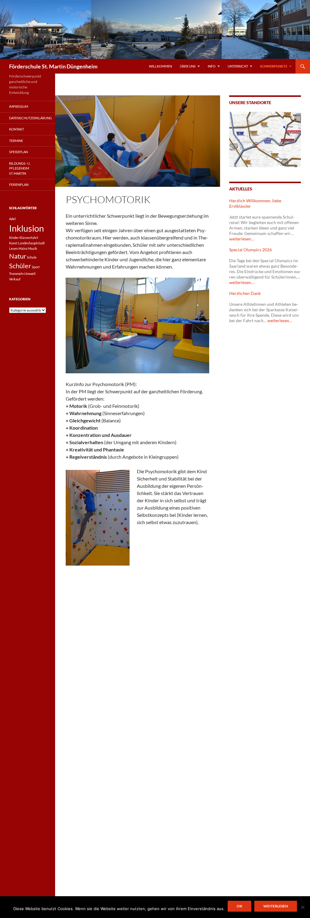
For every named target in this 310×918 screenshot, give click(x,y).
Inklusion (26, 228)
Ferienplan (18, 185)
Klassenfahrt (28, 237)
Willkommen (160, 66)
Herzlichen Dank (245, 293)
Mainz (23, 248)
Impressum (18, 106)
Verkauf (15, 279)
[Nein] (302, 907)
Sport (36, 267)
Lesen (13, 248)
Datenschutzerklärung (30, 118)
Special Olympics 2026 (250, 249)
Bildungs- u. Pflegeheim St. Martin (19, 168)
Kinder (14, 237)
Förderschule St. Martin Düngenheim (53, 66)
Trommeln (16, 274)
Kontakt (16, 129)
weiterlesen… (241, 238)
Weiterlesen (275, 906)
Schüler (20, 266)
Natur (17, 256)
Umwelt (30, 274)
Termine (16, 141)
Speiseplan (18, 152)
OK (239, 906)
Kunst (13, 243)
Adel (12, 219)
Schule (32, 257)
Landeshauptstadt (31, 243)
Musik (32, 248)
